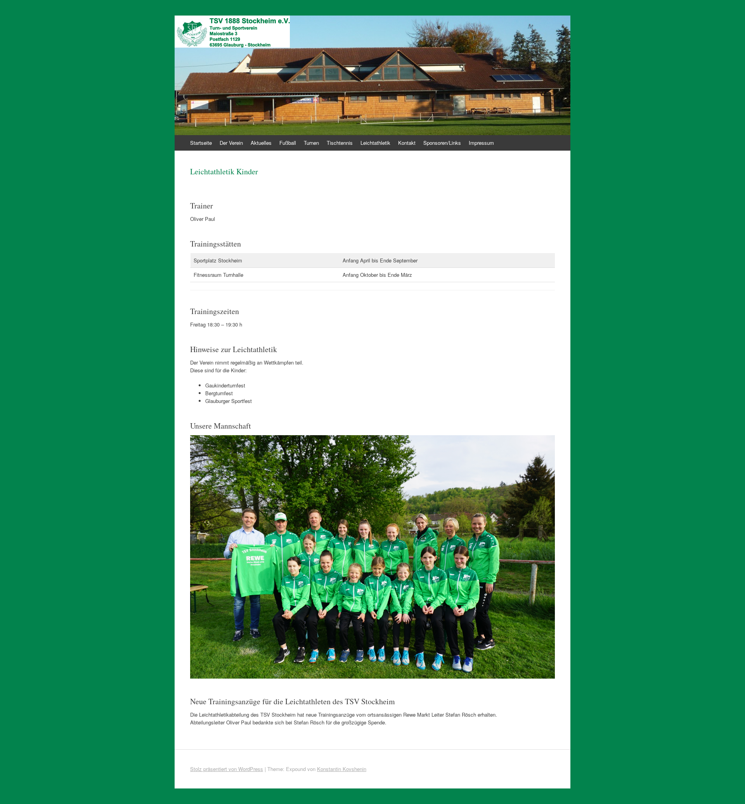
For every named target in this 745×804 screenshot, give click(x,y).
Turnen (311, 142)
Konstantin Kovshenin (341, 769)
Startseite (201, 142)
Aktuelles (261, 142)
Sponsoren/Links (442, 142)
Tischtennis (340, 142)
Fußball (287, 142)
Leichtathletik (375, 142)
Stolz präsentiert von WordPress (226, 769)
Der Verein (231, 142)
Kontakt (407, 142)
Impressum (481, 142)
